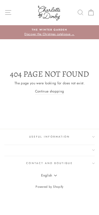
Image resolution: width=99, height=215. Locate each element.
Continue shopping (49, 91)
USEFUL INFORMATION (49, 137)
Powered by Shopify (49, 186)
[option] (49, 32)
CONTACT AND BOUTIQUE (49, 163)
